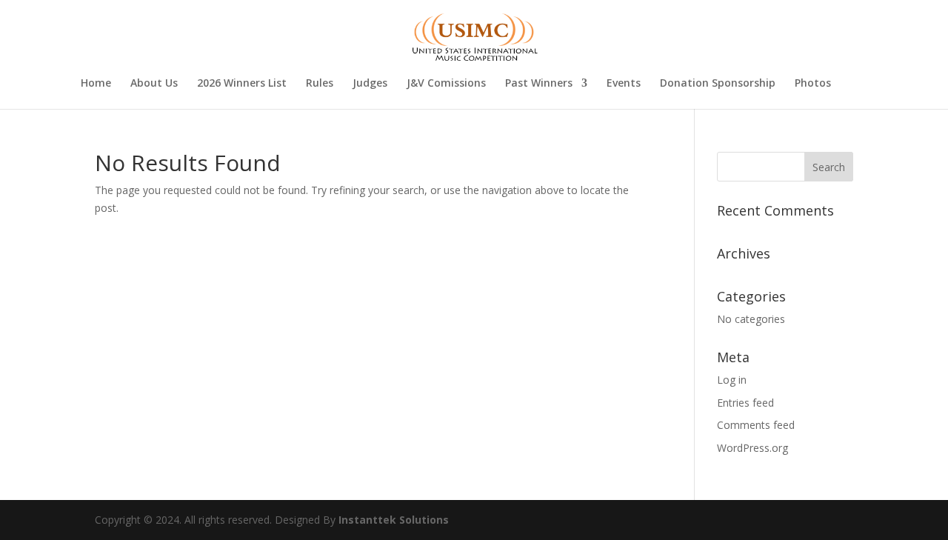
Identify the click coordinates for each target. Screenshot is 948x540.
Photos (813, 84)
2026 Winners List (242, 84)
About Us (154, 84)
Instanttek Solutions (393, 520)
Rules (319, 84)
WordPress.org (752, 448)
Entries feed (745, 403)
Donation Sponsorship (717, 84)
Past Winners (539, 84)
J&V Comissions (446, 84)
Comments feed (756, 425)
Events (624, 84)
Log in (732, 380)
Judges (370, 84)
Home (96, 84)
